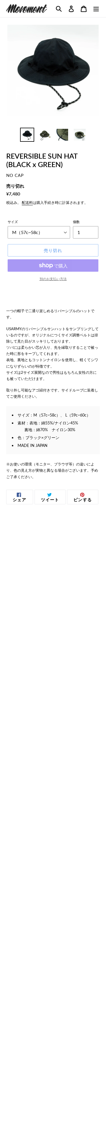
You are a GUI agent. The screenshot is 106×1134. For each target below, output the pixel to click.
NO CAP (15, 175)
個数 (76, 222)
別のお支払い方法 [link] (53, 279)
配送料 (27, 202)
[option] (27, 134)
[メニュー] (96, 9)
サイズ (13, 222)
